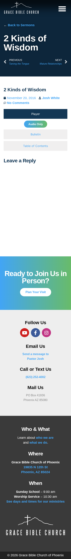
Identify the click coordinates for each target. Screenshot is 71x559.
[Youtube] (24, 332)
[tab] (35, 114)
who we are (45, 437)
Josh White (51, 98)
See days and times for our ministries (35, 501)
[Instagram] (46, 332)
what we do (38, 442)
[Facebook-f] (35, 332)
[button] (62, 9)
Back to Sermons (21, 25)
